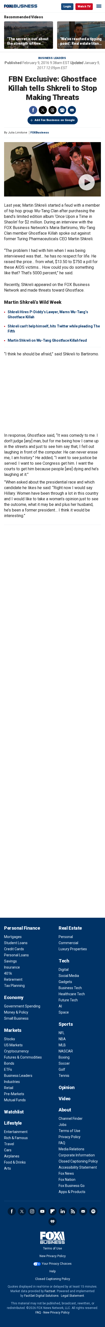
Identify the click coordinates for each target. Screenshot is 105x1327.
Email (72, 110)
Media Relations (71, 1149)
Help (52, 1271)
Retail (8, 1088)
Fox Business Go (72, 1186)
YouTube (42, 1211)
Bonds (9, 1063)
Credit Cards (14, 949)
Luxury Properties (73, 949)
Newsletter (83, 1211)
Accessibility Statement (78, 1167)
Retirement (13, 979)
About (65, 1109)
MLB (62, 1045)
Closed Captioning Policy (78, 1161)
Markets (12, 1030)
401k (8, 973)
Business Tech (70, 988)
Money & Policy (16, 1012)
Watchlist (14, 1111)
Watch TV (84, 6)
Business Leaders (52, 58)
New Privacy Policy (53, 1256)
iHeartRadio (52, 1221)
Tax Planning (14, 986)
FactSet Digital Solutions (41, 1296)
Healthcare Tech (72, 994)
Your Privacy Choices (57, 1263)
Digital (64, 970)
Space (64, 1012)
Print (62, 110)
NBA (62, 1039)
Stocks (9, 1039)
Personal (66, 937)
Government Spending (22, 1006)
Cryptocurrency (16, 1051)
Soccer (64, 1063)
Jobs (63, 1125)
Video (65, 1098)
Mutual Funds (15, 1100)
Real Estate (70, 928)
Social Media (69, 976)
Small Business (16, 1018)
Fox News (66, 1173)
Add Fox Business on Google (55, 120)
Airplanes (11, 1156)
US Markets (13, 1045)
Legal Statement (72, 1296)
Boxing (64, 1057)
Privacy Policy (70, 1137)
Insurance (12, 967)
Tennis (64, 1076)
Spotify (93, 1211)
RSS (73, 1211)
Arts (7, 1168)
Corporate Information (77, 1155)
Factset (50, 1291)
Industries (12, 1082)
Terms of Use (69, 1131)
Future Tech (68, 1000)
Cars (7, 1150)
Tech (64, 960)
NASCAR (66, 1051)
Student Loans (16, 943)
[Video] (52, 169)
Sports (66, 1024)
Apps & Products (72, 1192)
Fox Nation (67, 1180)
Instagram (32, 1211)
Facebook (33, 110)
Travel (9, 1144)
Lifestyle (13, 1123)
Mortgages (13, 937)
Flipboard (52, 1211)
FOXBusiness (39, 132)
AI (60, 1006)
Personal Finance (22, 928)
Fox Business (20, 6)
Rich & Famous (16, 1138)
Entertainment (16, 1132)
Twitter (43, 110)
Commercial (68, 943)
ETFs (8, 1069)
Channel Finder (71, 1119)
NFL (61, 1033)
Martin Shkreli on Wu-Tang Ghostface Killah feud (47, 340)
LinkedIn (63, 1211)
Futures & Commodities (23, 1057)
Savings (10, 961)
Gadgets (65, 982)
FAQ (62, 1143)
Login (67, 6)
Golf (62, 1069)
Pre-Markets (14, 1094)
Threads (52, 110)
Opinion (67, 1087)
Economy (13, 997)
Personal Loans (16, 955)
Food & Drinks (15, 1162)
